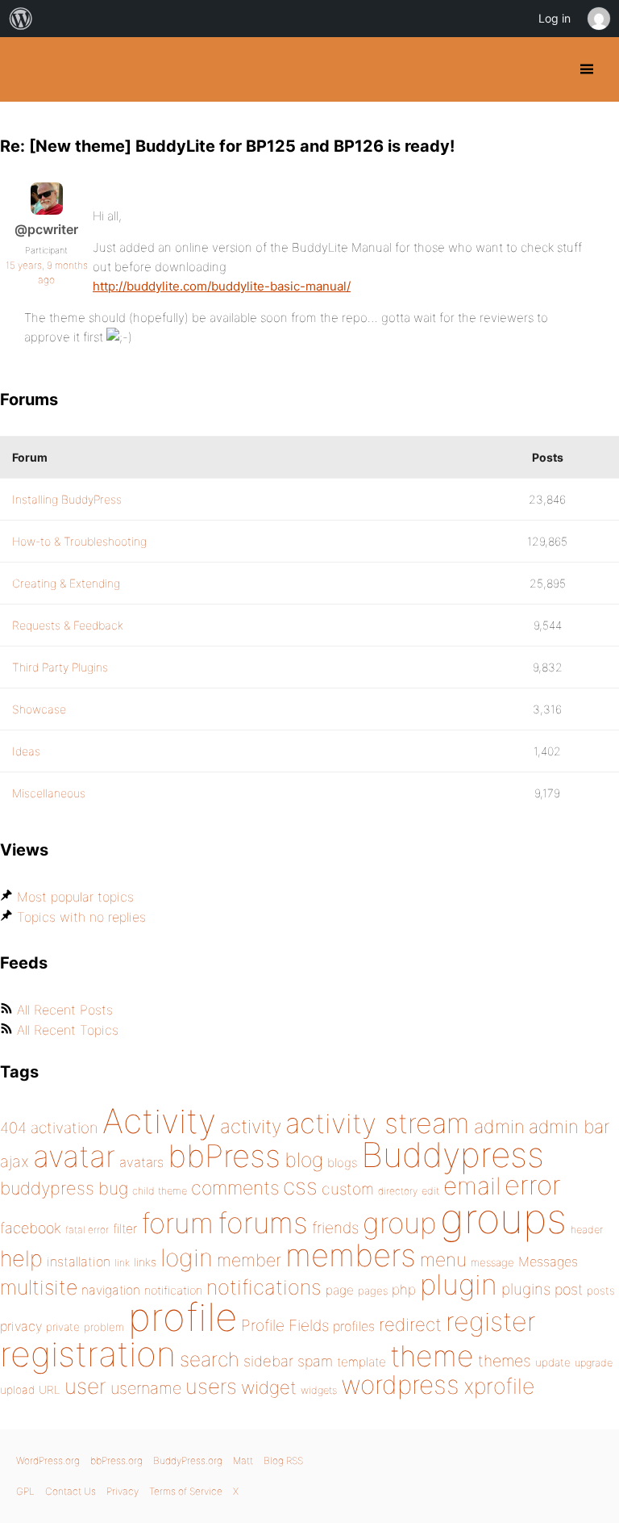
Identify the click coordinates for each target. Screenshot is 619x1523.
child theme (159, 1191)
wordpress (400, 1384)
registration (88, 1353)
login (186, 1257)
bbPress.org (116, 1460)
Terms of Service (185, 1491)
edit (430, 1191)
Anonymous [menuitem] (598, 18)
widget (269, 1387)
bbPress (224, 1155)
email (472, 1185)
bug (113, 1188)
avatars (141, 1162)
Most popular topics (75, 897)
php (404, 1289)
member (249, 1259)
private (63, 1326)
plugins (525, 1289)
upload (17, 1389)
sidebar (268, 1361)
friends (335, 1227)
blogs (342, 1162)
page (340, 1290)
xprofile (498, 1386)
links (145, 1262)
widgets (319, 1390)
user (85, 1386)
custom (348, 1189)
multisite (38, 1287)
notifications (264, 1286)
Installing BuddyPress (67, 499)
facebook (30, 1228)
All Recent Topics (67, 1030)
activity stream (377, 1123)
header (587, 1230)
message (492, 1262)
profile (182, 1317)
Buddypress (452, 1154)
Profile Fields (285, 1325)
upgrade (594, 1363)
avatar (74, 1156)
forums (263, 1223)
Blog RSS (283, 1460)
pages (373, 1290)
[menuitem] (21, 18)
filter (125, 1228)
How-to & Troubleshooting (79, 541)
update (553, 1362)
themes (504, 1360)
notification (173, 1290)
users (211, 1386)
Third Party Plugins (60, 667)
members (350, 1255)
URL (49, 1389)
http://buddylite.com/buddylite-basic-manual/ (222, 286)
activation (64, 1128)
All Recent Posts (65, 1010)
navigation (110, 1290)
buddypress (47, 1188)
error (533, 1185)
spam (315, 1361)
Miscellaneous (48, 793)
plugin (458, 1284)
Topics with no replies (81, 917)
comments (235, 1187)
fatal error (87, 1230)
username (145, 1388)
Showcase (39, 709)
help (21, 1258)
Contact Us (70, 1491)
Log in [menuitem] (554, 18)
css (300, 1186)
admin (499, 1126)
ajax (14, 1161)
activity (250, 1126)
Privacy (122, 1491)
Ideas (26, 751)
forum (177, 1223)
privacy (21, 1326)
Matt (243, 1460)
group (399, 1223)
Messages (548, 1261)
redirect (410, 1324)
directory (398, 1191)
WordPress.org (48, 1460)
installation (78, 1261)
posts (601, 1290)
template (361, 1362)
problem (104, 1326)
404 (13, 1128)
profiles (354, 1326)
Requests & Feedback (67, 625)
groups (503, 1218)
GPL (25, 1491)
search (209, 1359)
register (491, 1321)
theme (432, 1356)
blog (304, 1160)
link (122, 1263)
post (569, 1289)
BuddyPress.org (26, 69)
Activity (159, 1120)
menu (443, 1260)
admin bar (569, 1126)
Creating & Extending (66, 583)
